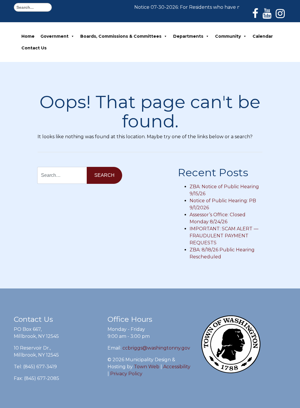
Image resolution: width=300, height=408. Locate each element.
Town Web (146, 366)
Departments (188, 36)
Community (228, 36)
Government (54, 36)
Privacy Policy (126, 373)
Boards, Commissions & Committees (120, 36)
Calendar (263, 36)
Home (28, 36)
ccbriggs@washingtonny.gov (156, 348)
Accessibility (176, 366)
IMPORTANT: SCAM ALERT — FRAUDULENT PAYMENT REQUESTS (224, 236)
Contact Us (34, 48)
